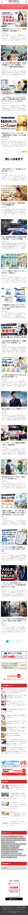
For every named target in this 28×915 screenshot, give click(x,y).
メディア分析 (14, 849)
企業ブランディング (5, 853)
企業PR (16, 851)
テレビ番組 (12, 842)
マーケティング (12, 845)
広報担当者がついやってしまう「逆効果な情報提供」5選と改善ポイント (16, 696)
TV (22, 836)
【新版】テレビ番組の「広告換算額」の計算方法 (16, 716)
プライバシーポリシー (20, 909)
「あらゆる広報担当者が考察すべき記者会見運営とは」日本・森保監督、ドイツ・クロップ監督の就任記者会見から (13, 796)
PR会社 (16, 836)
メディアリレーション (6, 849)
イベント (3, 840)
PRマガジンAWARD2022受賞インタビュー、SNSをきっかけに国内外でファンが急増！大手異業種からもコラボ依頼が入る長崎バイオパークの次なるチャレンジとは (13, 751)
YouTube (7, 838)
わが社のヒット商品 (14, 838)
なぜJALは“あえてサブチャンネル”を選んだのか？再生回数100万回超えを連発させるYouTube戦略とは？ (16, 690)
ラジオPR (7, 851)
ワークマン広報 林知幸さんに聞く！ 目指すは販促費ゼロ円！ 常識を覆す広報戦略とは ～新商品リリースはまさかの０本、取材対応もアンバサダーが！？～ (14, 742)
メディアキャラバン (14, 847)
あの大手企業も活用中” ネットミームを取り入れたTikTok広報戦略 (17, 734)
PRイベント (11, 836)
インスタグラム (9, 840)
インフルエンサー (17, 840)
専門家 (9, 855)
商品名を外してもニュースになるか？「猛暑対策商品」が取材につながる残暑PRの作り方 (13, 815)
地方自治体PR (4, 855)
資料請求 (23, 907)
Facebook (6, 836)
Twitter (3, 838)
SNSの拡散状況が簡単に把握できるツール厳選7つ (16, 710)
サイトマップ (11, 909)
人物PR (11, 851)
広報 (13, 855)
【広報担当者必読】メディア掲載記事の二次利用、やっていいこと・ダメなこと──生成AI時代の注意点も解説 (16, 729)
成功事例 (17, 855)
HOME (4, 907)
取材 (16, 853)
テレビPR (7, 842)
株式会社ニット (9, 857)
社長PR (15, 857)
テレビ (3, 842)
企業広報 (12, 853)
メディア (18, 845)
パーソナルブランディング (7, 844)
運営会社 (5, 909)
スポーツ (23, 840)
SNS (20, 836)
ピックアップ (15, 844)
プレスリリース (5, 845)
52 (18, 641)
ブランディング (23, 844)
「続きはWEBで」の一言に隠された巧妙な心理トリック (17, 823)
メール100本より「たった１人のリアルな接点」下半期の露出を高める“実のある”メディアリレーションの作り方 (13, 805)
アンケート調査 (22, 838)
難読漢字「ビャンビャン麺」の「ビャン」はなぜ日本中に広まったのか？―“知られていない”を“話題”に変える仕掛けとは (13, 704)
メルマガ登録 (17, 907)
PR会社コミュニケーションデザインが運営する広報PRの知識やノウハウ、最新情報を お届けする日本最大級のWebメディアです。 (14, 7)
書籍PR (24, 855)
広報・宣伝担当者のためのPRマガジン (15, 911)
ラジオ (3, 851)
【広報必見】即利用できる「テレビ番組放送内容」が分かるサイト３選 (16, 722)
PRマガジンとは (10, 907)
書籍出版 (3, 857)
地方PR (19, 853)
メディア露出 (20, 849)
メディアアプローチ (5, 847)
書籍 (21, 855)
